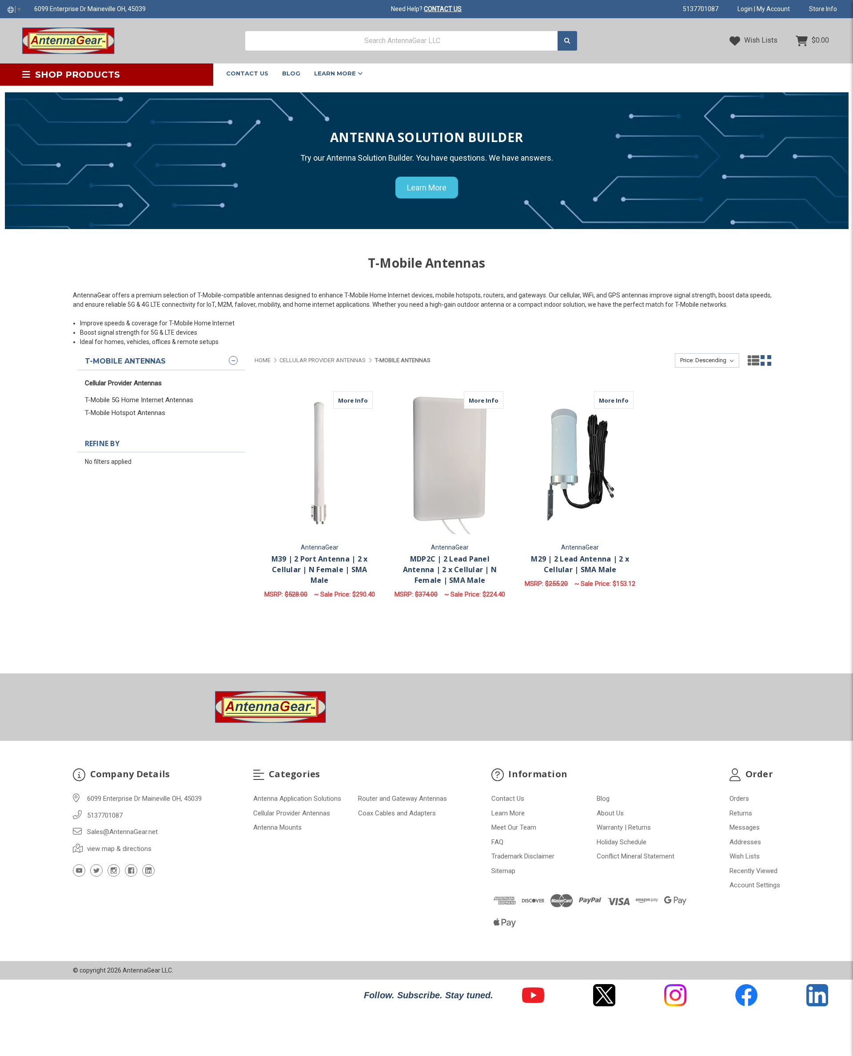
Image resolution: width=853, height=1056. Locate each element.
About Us (610, 813)
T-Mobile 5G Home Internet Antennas (139, 400)
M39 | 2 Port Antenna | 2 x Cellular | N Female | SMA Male (319, 569)
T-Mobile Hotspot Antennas (125, 413)
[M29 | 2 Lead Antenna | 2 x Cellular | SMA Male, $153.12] (580, 463)
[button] (533, 995)
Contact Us (247, 73)
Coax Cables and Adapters (397, 813)
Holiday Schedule (621, 842)
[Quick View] (346, 400)
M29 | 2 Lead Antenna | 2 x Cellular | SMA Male (580, 564)
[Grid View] (766, 360)
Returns (740, 813)
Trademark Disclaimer (522, 856)
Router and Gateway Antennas (402, 799)
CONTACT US (443, 8)
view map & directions (119, 849)
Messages (744, 827)
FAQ (497, 842)
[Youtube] (79, 870)
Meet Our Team (513, 827)
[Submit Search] (567, 41)
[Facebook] (131, 870)
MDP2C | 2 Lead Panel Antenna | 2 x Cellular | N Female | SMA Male (450, 569)
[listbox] (707, 360)
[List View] (753, 360)
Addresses (745, 842)
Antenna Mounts (277, 827)
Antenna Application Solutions (297, 799)
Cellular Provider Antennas (123, 383)
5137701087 (700, 8)
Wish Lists (759, 40)
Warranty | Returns (624, 827)
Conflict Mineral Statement (635, 856)
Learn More (336, 73)
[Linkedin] (148, 870)
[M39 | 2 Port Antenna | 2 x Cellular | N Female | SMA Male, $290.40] (319, 463)
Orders (739, 799)
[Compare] (363, 400)
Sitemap (503, 871)
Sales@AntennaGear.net (122, 832)
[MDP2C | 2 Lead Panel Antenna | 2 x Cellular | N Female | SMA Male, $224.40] (449, 463)
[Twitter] (96, 870)
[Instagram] (114, 870)
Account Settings (754, 885)
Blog (291, 73)
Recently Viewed (753, 871)
